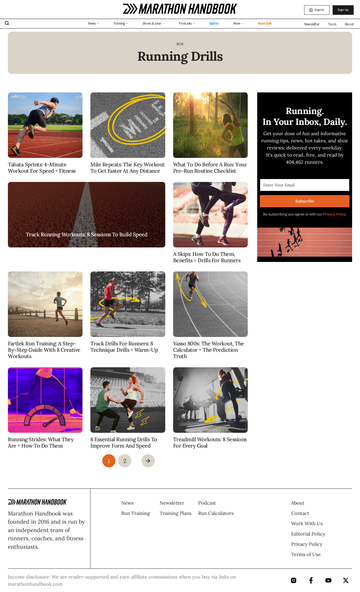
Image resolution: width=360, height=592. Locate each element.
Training (119, 23)
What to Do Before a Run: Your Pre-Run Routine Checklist (210, 167)
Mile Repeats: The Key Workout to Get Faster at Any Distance (127, 167)
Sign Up (343, 10)
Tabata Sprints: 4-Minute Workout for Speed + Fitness (42, 167)
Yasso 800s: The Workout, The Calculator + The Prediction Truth (208, 349)
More (237, 23)
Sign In (319, 10)
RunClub (264, 23)
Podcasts (185, 23)
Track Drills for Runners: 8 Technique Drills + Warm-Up (124, 346)
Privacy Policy (334, 214)
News (92, 23)
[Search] (6, 23)
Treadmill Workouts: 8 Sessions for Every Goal (210, 442)
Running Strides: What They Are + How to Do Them (41, 442)
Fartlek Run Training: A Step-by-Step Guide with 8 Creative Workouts (44, 349)
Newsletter (311, 24)
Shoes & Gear (152, 23)
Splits (214, 23)
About (349, 24)
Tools (332, 24)
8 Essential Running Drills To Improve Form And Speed (123, 442)
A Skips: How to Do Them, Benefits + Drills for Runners (207, 257)
